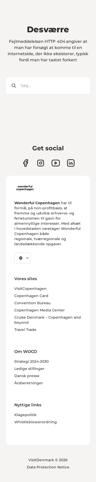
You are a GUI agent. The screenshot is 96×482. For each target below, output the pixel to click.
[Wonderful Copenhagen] (25, 188)
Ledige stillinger (29, 368)
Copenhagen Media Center (39, 310)
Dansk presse (26, 375)
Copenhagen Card (31, 295)
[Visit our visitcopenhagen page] (40, 163)
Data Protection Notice (48, 467)
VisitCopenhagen (30, 288)
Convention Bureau (32, 303)
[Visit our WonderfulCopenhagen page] (55, 163)
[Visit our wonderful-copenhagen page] (70, 163)
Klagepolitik (25, 414)
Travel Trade (25, 329)
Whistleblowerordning (35, 422)
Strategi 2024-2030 (31, 361)
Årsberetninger (28, 383)
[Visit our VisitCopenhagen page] (25, 163)
